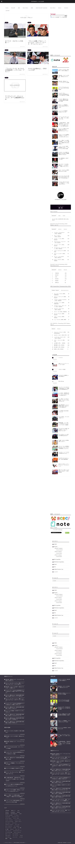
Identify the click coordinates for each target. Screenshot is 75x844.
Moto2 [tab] (60, 229)
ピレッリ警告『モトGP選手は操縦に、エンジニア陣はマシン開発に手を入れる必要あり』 (15, 796)
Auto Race (52, 7)
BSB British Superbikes (59, 561)
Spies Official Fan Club (14, 813)
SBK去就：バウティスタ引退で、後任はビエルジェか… (15, 737)
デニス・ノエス (17, 829)
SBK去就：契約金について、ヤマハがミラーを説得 (15, 742)
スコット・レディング (8, 827)
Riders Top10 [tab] (55, 290)
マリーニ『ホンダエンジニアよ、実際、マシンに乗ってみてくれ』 (15, 773)
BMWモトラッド (13, 810)
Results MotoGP (60, 648)
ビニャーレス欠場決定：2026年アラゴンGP (14, 710)
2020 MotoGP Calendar (41, 7)
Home (7, 7)
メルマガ (7, 10)
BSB (32, 7)
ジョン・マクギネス (16, 826)
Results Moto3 (59, 556)
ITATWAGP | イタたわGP (37, 1)
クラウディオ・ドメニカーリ (9, 824)
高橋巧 (10, 838)
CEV (55, 566)
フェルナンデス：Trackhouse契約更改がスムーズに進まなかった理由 (15, 753)
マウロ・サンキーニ (8, 835)
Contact (66, 7)
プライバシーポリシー (8, 842)
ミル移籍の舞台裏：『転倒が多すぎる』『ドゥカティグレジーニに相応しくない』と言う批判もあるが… (15, 779)
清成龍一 (6, 838)
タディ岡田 (6, 829)
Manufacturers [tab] (64, 290)
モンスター (21, 835)
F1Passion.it (7, 812)
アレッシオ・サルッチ (8, 818)
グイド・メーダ (17, 824)
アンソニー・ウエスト (16, 818)
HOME (55, 544)
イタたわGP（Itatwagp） (58, 529)
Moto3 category (58, 600)
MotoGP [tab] (54, 215)
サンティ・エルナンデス (8, 826)
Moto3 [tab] (65, 229)
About (59, 7)
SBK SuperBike (57, 559)
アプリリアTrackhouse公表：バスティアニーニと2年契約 (15, 748)
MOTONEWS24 (13, 812)
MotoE (55, 564)
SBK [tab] (59, 215)
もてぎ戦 (20, 813)
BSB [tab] (64, 215)
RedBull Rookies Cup (58, 569)
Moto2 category (58, 551)
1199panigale (7, 810)
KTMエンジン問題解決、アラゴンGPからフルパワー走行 (15, 764)
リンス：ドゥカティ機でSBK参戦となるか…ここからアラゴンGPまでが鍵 (15, 801)
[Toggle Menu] (1, 1)
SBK (19, 7)
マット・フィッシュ (15, 835)
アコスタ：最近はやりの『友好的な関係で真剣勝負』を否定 (15, 758)
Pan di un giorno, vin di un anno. (19, 842)
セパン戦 (14, 827)
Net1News (18, 812)
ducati (18, 810)
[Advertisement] (60, 27)
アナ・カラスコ (16, 815)
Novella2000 (7, 813)
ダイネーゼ (11, 829)
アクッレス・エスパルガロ (8, 815)
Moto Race (25, 7)
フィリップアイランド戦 (8, 832)
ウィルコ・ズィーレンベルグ (9, 821)
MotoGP (13, 7)
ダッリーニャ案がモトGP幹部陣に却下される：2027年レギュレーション (14, 785)
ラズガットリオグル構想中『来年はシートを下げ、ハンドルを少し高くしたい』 (15, 790)
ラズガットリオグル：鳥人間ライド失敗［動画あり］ (15, 731)
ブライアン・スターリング (17, 832)
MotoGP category (59, 548)
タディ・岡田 (19, 827)
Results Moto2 (59, 553)
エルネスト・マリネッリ (18, 821)
